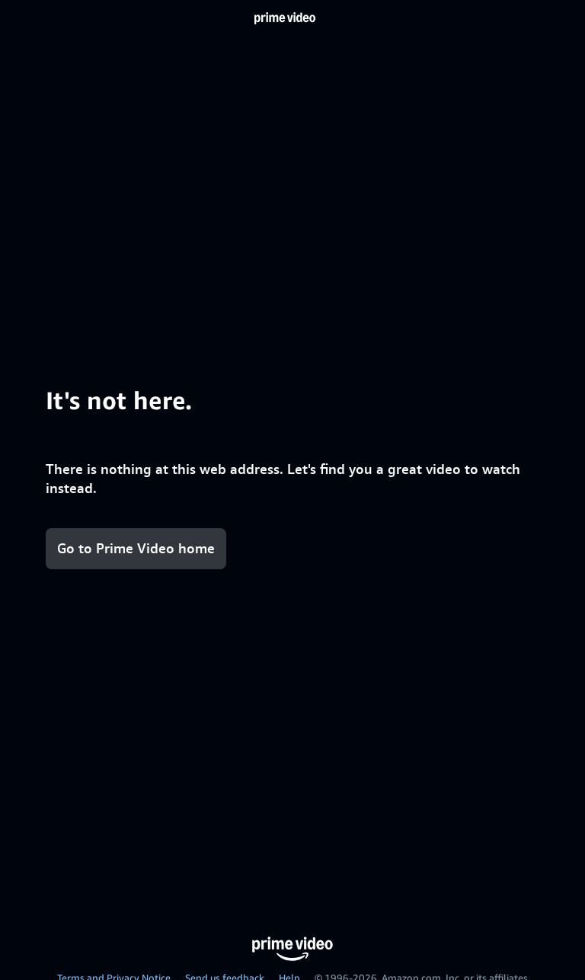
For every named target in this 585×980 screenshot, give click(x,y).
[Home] (284, 18)
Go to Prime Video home (136, 548)
